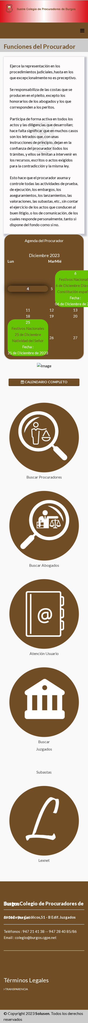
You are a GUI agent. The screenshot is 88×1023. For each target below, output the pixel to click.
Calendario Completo (45, 382)
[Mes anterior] (13, 249)
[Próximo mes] (20, 249)
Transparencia (16, 989)
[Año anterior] (9, 249)
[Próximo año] (17, 249)
